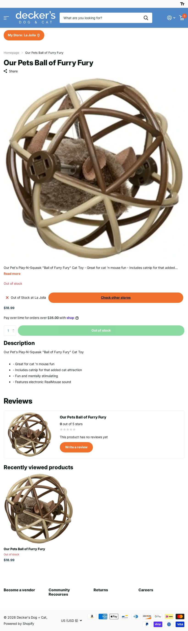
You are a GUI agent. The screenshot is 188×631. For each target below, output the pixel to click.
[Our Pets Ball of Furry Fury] (38, 508)
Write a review (76, 447)
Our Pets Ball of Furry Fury (24, 549)
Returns (101, 590)
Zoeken (146, 18)
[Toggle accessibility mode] (182, 4)
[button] (14, 326)
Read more (12, 274)
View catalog (6, 18)
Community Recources (59, 592)
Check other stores (116, 297)
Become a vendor (19, 590)
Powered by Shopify (19, 623)
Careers (145, 590)
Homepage (11, 52)
